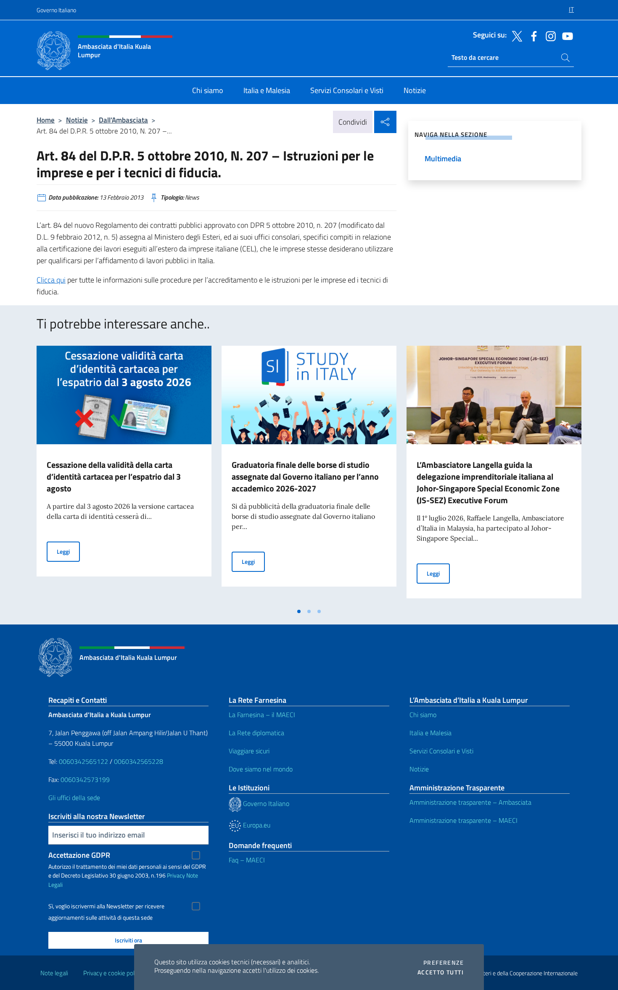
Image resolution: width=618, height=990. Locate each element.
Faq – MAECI (247, 860)
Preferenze (443, 963)
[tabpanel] (124, 474)
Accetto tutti (440, 972)
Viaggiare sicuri (249, 751)
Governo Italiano (56, 9)
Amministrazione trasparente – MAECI (463, 820)
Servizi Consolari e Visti (441, 751)
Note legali (54, 973)
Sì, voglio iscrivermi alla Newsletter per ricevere (106, 906)
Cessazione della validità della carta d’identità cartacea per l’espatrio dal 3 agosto (114, 476)
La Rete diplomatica (256, 733)
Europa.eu (255, 825)
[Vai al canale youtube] (565, 35)
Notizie (77, 120)
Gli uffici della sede (74, 798)
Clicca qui (51, 280)
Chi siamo (422, 715)
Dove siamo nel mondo (261, 769)
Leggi (68, 551)
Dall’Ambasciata (123, 120)
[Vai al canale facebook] (531, 35)
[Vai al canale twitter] (515, 35)
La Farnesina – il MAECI (262, 715)
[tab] (299, 611)
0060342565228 (138, 761)
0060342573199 (85, 779)
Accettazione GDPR (79, 855)
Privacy (176, 875)
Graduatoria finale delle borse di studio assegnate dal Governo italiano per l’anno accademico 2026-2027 (305, 476)
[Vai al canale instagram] (548, 35)
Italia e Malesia (430, 733)
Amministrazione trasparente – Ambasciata (470, 802)
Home (46, 120)
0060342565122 (83, 761)
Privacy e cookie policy (112, 973)
